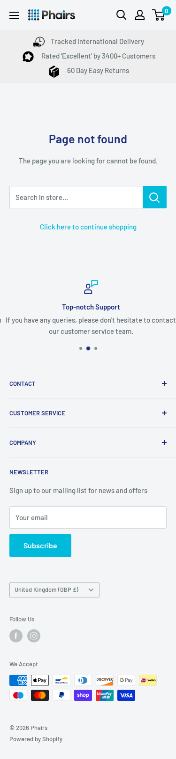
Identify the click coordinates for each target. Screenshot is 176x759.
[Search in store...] (155, 197)
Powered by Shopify (35, 739)
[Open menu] (14, 15)
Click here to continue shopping (88, 226)
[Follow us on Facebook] (16, 635)
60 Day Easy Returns (97, 70)
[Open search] (121, 15)
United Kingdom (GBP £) (46, 589)
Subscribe (40, 545)
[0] (159, 15)
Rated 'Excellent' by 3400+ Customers (97, 56)
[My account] (140, 15)
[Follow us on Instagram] (33, 635)
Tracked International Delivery (97, 41)
